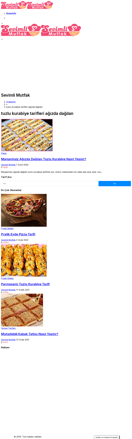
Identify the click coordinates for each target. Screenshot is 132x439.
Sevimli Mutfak (8, 164)
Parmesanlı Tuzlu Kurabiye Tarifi (25, 284)
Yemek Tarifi (7, 436)
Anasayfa (11, 13)
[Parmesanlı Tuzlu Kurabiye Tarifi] (24, 276)
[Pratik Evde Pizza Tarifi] (24, 226)
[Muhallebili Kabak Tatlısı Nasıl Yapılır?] (22, 325)
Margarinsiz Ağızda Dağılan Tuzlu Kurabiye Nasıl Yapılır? (43, 159)
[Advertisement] (66, 60)
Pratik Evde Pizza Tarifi (18, 234)
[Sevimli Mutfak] (27, 8)
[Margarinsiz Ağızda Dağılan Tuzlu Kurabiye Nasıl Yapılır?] (27, 150)
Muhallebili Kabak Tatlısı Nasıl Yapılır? (29, 334)
